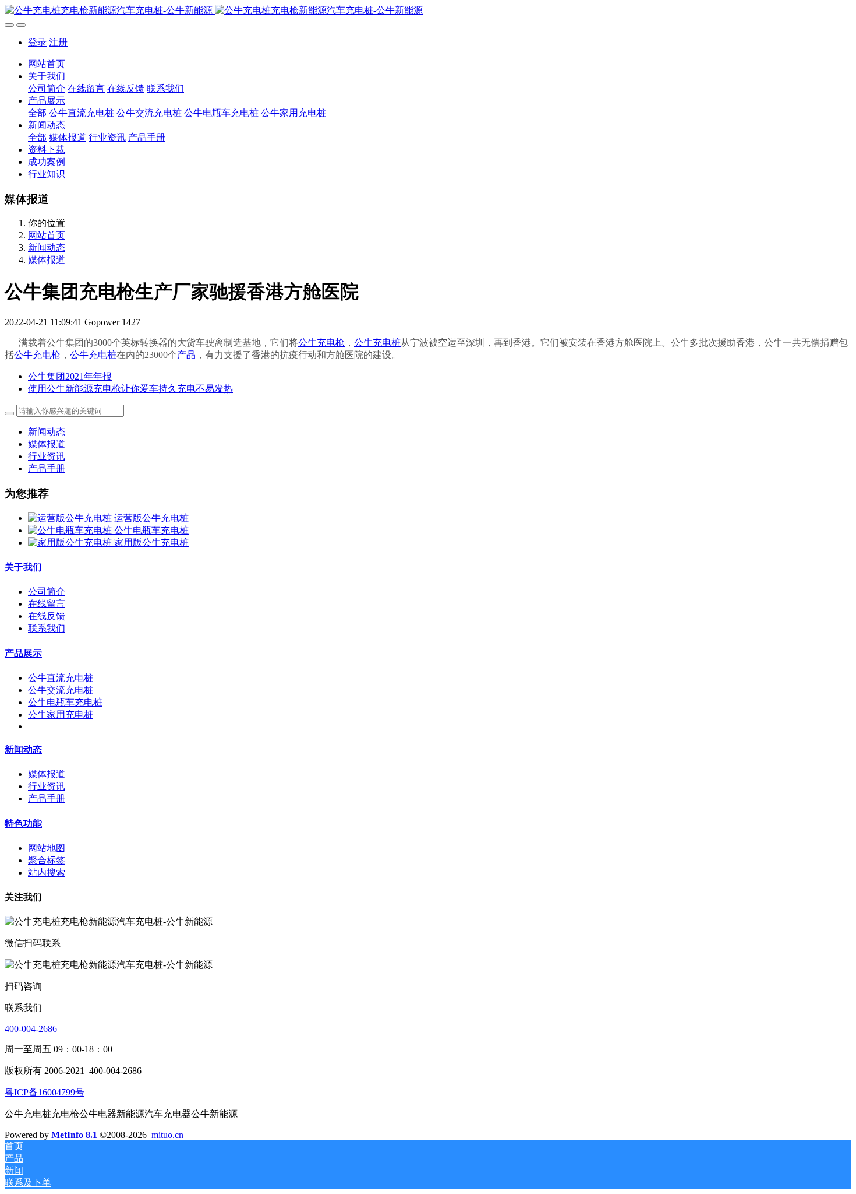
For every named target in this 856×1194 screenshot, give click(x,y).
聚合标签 (46, 860)
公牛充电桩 (377, 342)
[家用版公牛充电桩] (71, 542)
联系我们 (46, 628)
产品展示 (23, 653)
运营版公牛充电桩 (151, 518)
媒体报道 (46, 260)
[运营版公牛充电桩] (71, 518)
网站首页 (46, 64)
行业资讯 (46, 456)
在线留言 (46, 604)
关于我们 (23, 567)
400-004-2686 (31, 1029)
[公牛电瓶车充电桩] (71, 530)
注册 (58, 42)
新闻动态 (46, 247)
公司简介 (46, 591)
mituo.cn (167, 1135)
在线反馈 (46, 616)
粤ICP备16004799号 (44, 1092)
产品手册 (46, 468)
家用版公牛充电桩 (151, 542)
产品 (186, 355)
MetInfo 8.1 (74, 1135)
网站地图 (46, 848)
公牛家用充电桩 (60, 714)
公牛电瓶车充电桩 (151, 530)
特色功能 (23, 823)
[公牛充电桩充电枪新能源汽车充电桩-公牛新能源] (428, 11)
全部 (37, 113)
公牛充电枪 (321, 342)
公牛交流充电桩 (60, 690)
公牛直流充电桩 (60, 678)
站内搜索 (46, 872)
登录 (37, 42)
